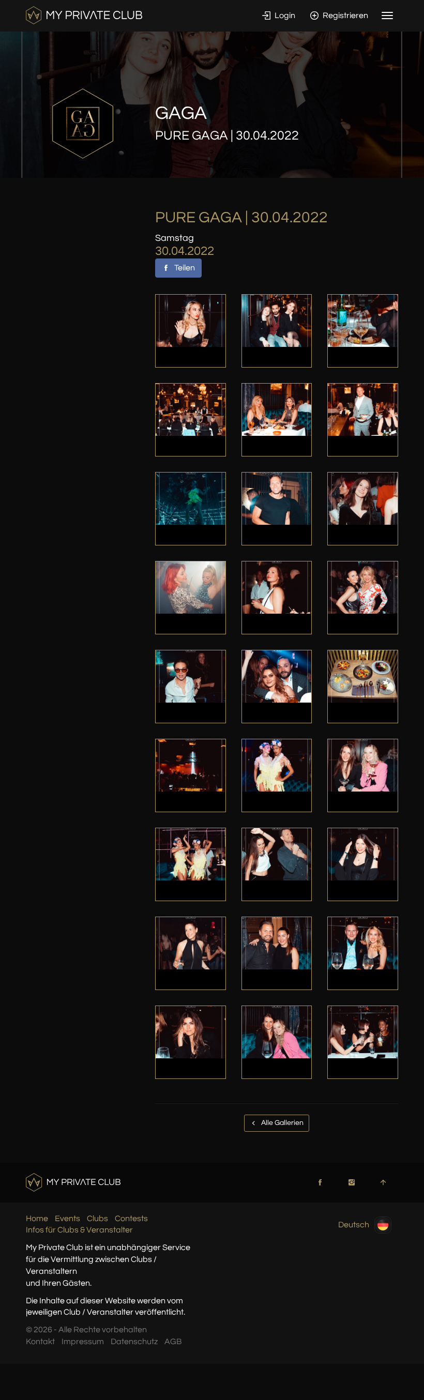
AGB (173, 1341)
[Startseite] (84, 15)
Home (37, 1218)
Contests (131, 1218)
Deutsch (353, 1224)
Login (284, 15)
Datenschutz (134, 1341)
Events (67, 1218)
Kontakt (40, 1341)
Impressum (83, 1341)
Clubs (97, 1218)
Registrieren (344, 15)
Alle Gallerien (282, 1123)
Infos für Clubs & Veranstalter (79, 1230)
